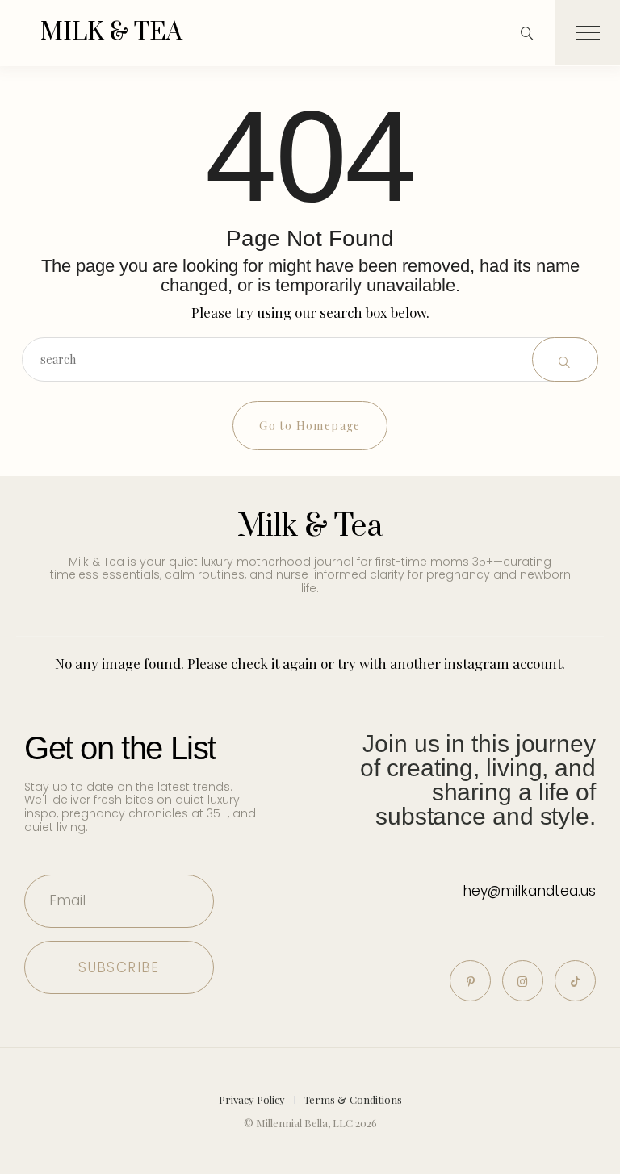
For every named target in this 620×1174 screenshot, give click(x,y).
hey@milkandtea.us (529, 890)
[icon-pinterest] (470, 980)
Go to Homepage (310, 425)
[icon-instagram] (522, 980)
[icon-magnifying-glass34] (527, 33)
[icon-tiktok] (575, 980)
